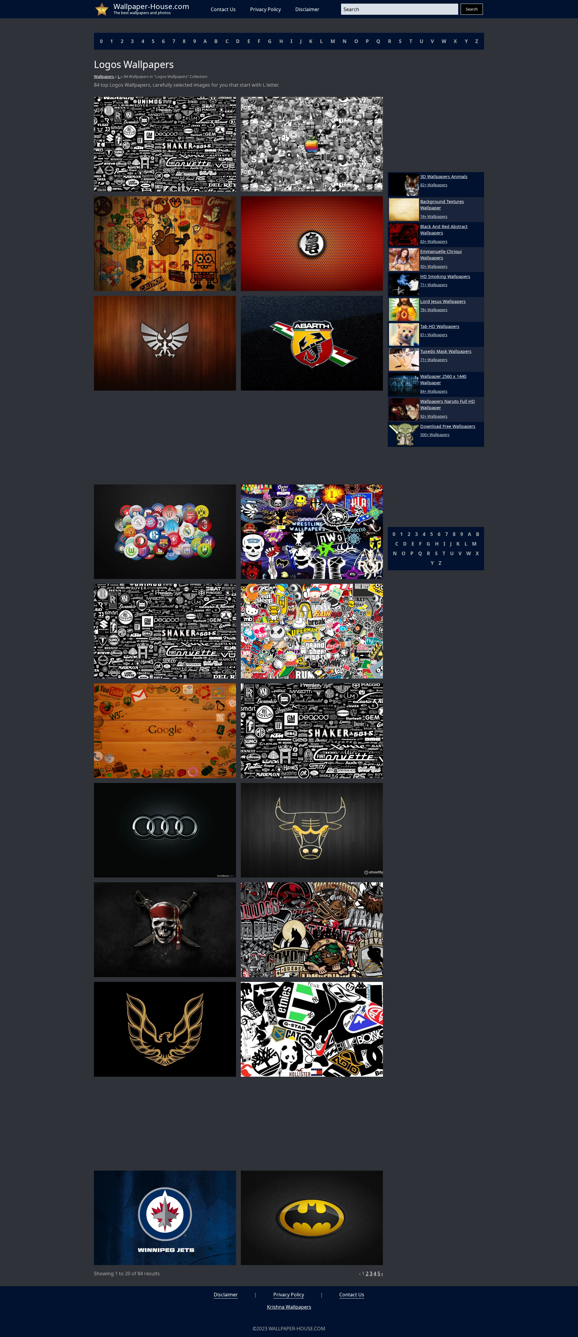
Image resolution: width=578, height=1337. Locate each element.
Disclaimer (307, 9)
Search (472, 9)
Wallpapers (104, 76)
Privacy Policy (265, 9)
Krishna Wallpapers (289, 1307)
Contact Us (223, 9)
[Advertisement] (238, 437)
